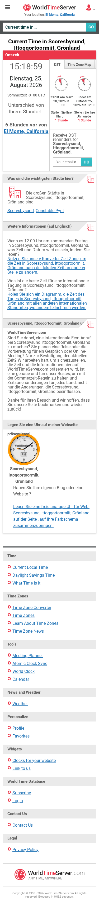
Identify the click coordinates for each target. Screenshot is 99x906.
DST (57, 64)
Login (17, 800)
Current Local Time (30, 567)
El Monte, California (26, 131)
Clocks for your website (34, 760)
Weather (20, 703)
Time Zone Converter (31, 607)
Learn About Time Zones (35, 623)
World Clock (23, 671)
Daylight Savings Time (33, 575)
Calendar (20, 679)
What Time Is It (26, 583)
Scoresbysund (20, 210)
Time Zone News (28, 631)
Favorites (21, 736)
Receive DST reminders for (68, 144)
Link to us (21, 768)
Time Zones (23, 615)
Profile (18, 728)
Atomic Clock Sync (29, 663)
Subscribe (21, 792)
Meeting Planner (27, 655)
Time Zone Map (79, 64)
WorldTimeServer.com (49, 7)
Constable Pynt (50, 210)
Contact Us (22, 825)
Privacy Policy (25, 849)
